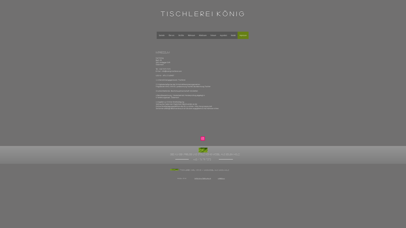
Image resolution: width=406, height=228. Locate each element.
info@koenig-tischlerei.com (172, 71)
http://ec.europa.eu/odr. (203, 106)
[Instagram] (203, 138)
